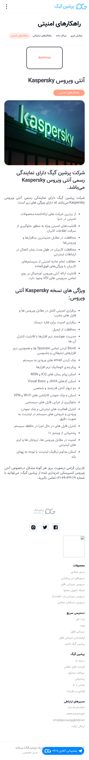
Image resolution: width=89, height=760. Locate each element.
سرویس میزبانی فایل (73, 584)
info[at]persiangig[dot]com (69, 720)
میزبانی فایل (78, 632)
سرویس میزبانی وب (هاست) (68, 596)
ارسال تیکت (78, 726)
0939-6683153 (75, 714)
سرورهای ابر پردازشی (73, 578)
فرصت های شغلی (74, 667)
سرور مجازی (78, 572)
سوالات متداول (76, 673)
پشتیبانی (80, 679)
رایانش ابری (77, 36)
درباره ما (80, 661)
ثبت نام (80, 619)
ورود (82, 625)
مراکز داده (61, 36)
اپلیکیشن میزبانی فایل (72, 638)
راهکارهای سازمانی (42, 36)
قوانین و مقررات (76, 691)
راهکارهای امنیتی (19, 36)
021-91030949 (76, 708)
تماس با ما (79, 685)
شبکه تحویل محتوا (74, 590)
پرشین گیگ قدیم (75, 644)
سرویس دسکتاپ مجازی (71, 603)
